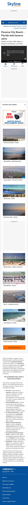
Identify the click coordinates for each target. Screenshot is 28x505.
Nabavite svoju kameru (8, 481)
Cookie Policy (5, 498)
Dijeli (22, 66)
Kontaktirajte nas (6, 487)
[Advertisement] (14, 15)
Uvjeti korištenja (6, 494)
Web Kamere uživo (13, 22)
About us (4, 477)
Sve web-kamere (14, 347)
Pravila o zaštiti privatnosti (9, 501)
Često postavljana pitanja (8, 491)
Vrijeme (5, 66)
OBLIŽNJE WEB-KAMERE (9, 104)
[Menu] (24, 22)
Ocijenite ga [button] (14, 66)
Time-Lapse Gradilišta (8, 484)
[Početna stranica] (3, 22)
